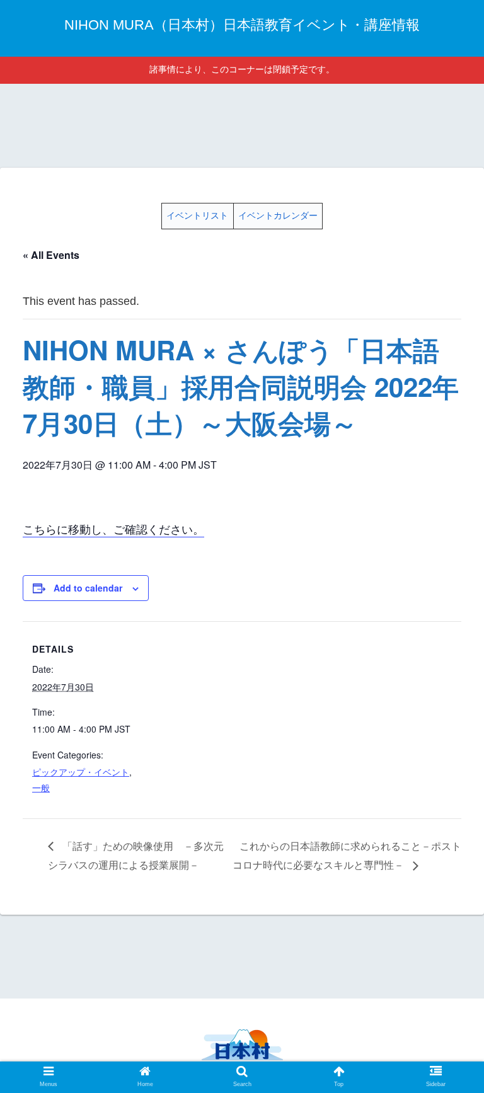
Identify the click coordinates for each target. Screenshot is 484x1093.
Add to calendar (88, 587)
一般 (41, 787)
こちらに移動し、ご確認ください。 (113, 528)
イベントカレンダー (278, 215)
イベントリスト (197, 215)
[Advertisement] (242, 123)
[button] (447, 1023)
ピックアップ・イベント (80, 771)
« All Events (51, 255)
